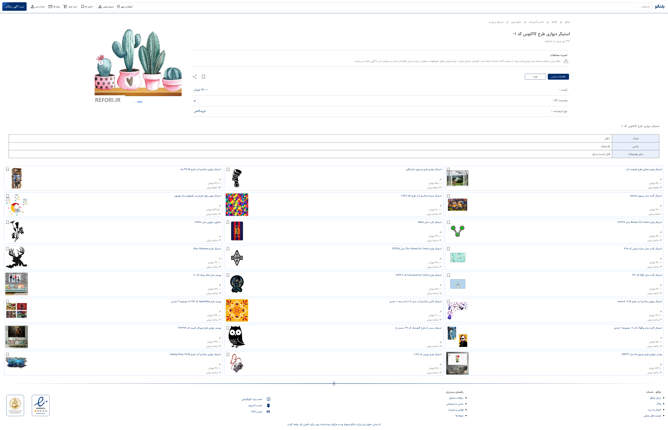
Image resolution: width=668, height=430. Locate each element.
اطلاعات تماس (558, 77)
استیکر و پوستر (496, 22)
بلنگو (567, 22)
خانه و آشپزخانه (536, 22)
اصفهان (548, 41)
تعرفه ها (459, 416)
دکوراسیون (516, 22)
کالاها (554, 22)
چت (535, 77)
